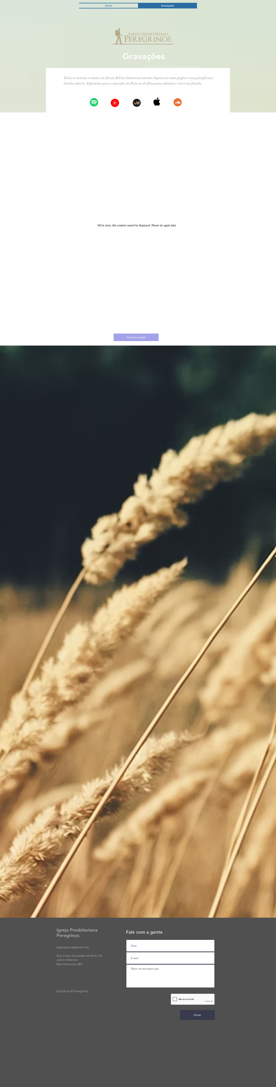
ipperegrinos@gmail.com (73, 947)
